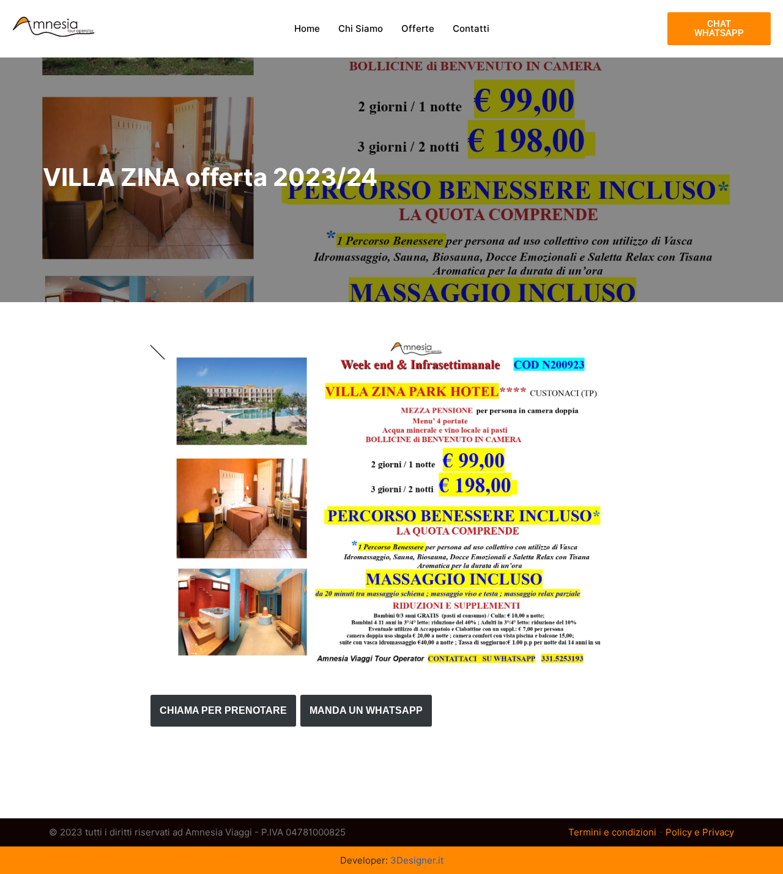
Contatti (471, 28)
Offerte (417, 28)
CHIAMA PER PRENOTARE (223, 710)
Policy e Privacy (700, 832)
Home (307, 28)
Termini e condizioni (612, 832)
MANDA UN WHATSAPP (366, 710)
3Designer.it (416, 860)
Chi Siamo (360, 28)
